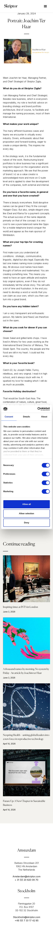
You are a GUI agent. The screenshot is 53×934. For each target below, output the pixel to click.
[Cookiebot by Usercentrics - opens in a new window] (38, 409)
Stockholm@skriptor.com (26, 917)
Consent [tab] (9, 416)
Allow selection (26, 513)
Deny (26, 522)
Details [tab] (26, 416)
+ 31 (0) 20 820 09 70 (26, 879)
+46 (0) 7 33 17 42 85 (26, 920)
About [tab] (44, 416)
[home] (10, 6)
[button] (45, 6)
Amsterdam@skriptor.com (26, 876)
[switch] (46, 474)
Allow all (26, 504)
